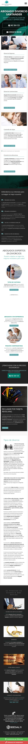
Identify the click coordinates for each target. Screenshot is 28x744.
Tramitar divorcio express (10, 69)
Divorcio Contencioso (10, 91)
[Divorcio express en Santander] (14, 49)
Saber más (5, 427)
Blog (21, 734)
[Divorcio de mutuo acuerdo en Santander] (14, 609)
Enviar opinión (14, 722)
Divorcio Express (9, 53)
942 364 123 (15, 25)
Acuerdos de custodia (9, 145)
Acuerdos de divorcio (9, 107)
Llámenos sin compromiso (15, 742)
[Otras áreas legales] (14, 664)
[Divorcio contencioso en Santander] (14, 87)
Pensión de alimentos (11, 155)
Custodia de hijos (9, 129)
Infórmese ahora (14, 289)
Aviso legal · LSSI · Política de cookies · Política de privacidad (14, 733)
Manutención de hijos (9, 171)
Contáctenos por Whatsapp (15, 739)
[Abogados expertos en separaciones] (14, 636)
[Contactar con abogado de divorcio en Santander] (14, 692)
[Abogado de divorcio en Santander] (6, 5)
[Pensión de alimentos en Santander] (10, 151)
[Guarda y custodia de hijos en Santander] (14, 125)
